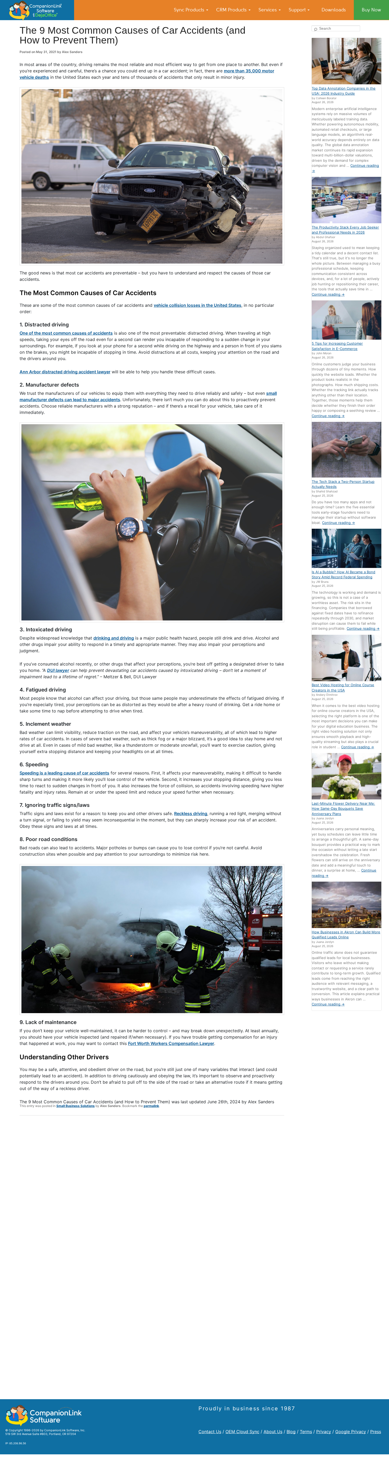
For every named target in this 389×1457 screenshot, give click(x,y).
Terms (306, 1431)
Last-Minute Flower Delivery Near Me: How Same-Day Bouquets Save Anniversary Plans (343, 808)
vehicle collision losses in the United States (197, 305)
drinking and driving (113, 638)
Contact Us (209, 1431)
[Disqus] (152, 1188)
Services (268, 9)
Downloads (334, 9)
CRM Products (232, 9)
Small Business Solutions (75, 1106)
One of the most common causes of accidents (66, 333)
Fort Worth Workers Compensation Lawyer (171, 1043)
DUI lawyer (58, 670)
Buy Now (371, 9)
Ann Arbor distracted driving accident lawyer (65, 371)
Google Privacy (350, 1431)
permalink (151, 1106)
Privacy (323, 1431)
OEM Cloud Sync (242, 1431)
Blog (291, 1431)
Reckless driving (190, 813)
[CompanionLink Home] (37, 10)
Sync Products (190, 9)
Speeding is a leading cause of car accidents (64, 773)
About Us (273, 1431)
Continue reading (328, 294)
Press (375, 1431)
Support (298, 9)
